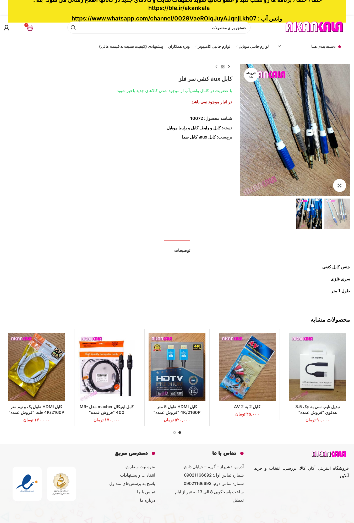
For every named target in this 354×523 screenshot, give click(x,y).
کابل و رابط (211, 127)
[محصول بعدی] (216, 67)
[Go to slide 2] (174, 432)
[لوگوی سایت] (314, 27)
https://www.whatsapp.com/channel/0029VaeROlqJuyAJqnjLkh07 (164, 18)
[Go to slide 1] (179, 432)
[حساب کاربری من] (6, 27)
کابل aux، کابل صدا (199, 137)
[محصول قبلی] (229, 67)
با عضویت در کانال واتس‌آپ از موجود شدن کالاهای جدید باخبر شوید (174, 90)
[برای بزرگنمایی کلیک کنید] (339, 185)
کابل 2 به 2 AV (247, 406)
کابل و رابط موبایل (183, 127)
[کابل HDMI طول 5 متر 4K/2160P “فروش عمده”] (177, 367)
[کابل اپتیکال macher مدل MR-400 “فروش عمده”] (106, 367)
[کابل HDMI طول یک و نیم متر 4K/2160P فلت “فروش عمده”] (36, 367)
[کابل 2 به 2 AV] (247, 367)
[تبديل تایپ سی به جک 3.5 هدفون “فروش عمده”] (317, 367)
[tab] (177, 248)
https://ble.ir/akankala (179, 7)
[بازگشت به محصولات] (223, 67)
